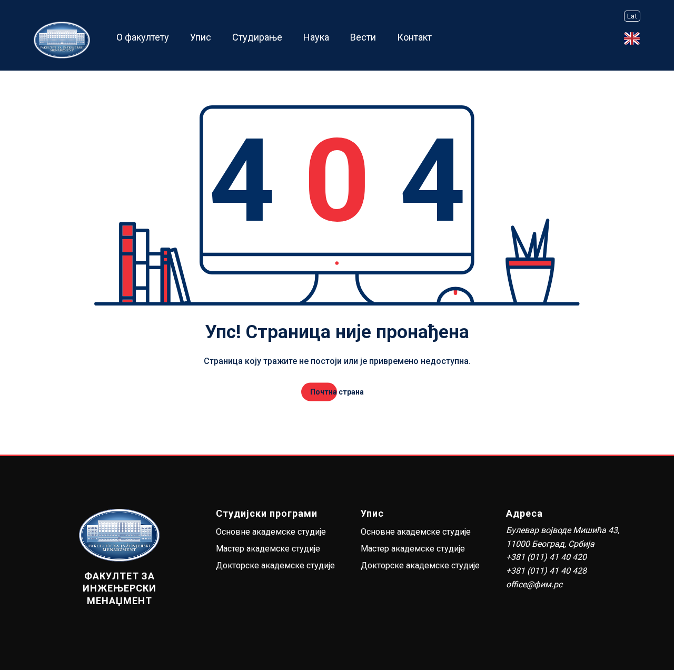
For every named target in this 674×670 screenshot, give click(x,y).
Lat (632, 16)
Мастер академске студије (268, 549)
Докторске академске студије (275, 565)
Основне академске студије (271, 532)
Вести (363, 37)
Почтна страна (337, 392)
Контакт (414, 37)
